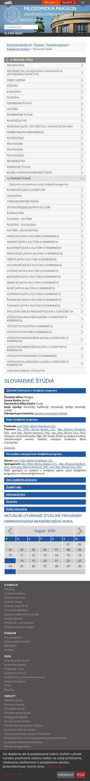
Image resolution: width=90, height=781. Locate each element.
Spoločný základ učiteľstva (26, 371)
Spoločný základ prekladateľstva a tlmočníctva (40, 311)
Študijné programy (57, 45)
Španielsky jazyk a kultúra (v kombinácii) (34, 300)
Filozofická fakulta (14, 708)
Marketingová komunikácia (25, 132)
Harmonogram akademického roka (38, 521)
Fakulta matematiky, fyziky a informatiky (27, 734)
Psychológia (15, 155)
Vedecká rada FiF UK (16, 606)
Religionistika (16, 161)
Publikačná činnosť (15, 673)
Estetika (12, 86)
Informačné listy (15, 494)
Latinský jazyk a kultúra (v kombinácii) (32, 271)
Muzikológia (15, 138)
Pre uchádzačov (13, 637)
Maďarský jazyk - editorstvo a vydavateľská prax (40, 126)
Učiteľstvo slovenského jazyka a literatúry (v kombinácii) (38, 363)
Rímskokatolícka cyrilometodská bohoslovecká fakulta (35, 738)
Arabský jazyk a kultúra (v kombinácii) (32, 242)
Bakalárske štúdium (18, 49)
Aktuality (9, 589)
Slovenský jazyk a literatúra (26, 190)
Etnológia (14, 91)
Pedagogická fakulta (16, 717)
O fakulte (11, 585)
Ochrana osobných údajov (19, 627)
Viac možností (12, 774)
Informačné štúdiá (20, 115)
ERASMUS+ (10, 646)
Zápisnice (9, 447)
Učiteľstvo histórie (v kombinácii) (29, 332)
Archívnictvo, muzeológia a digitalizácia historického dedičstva (34, 72)
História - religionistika (23, 230)
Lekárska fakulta (13, 700)
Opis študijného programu (21, 479)
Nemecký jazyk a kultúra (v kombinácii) (33, 282)
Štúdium (39, 45)
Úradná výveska (13, 618)
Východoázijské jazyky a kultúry (28, 207)
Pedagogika (15, 143)
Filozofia (13, 97)
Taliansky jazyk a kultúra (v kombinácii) (33, 305)
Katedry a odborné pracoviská (21, 614)
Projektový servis (14, 669)
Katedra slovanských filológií (50, 413)
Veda (7, 656)
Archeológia (15, 65)
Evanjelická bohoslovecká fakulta (23, 742)
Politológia (15, 149)
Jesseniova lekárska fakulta (20, 729)
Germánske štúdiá (19, 103)
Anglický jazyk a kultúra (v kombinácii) (33, 236)
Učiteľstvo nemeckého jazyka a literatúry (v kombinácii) (37, 348)
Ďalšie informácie (16, 509)
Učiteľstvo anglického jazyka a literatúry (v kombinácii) (37, 318)
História (12, 109)
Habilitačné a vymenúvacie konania (24, 677)
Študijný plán (13, 487)
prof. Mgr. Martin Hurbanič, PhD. (30, 432)
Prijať (80, 775)
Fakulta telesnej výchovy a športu (23, 725)
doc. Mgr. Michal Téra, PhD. (68, 432)
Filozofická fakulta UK (19, 45)
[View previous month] (10, 530)
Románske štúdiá (18, 167)
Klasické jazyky (17, 120)
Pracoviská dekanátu (16, 610)
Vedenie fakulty (13, 602)
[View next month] (79, 530)
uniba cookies (55, 766)
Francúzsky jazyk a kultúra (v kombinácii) (35, 253)
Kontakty (9, 650)
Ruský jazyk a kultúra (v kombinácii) (31, 288)
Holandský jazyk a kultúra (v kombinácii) (34, 265)
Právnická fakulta (14, 704)
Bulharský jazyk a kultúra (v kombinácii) (34, 248)
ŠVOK (7, 685)
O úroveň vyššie (21, 60)
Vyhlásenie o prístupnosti (18, 622)
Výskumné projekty (15, 664)
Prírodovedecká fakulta (17, 713)
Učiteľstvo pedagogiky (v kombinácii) (32, 356)
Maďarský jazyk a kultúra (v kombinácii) (33, 276)
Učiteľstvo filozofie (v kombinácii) (30, 326)
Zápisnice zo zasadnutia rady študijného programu (38, 184)
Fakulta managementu (17, 746)
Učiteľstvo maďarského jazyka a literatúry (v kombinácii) (37, 339)
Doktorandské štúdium (17, 641)
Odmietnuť (65, 775)
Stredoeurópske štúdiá (23, 201)
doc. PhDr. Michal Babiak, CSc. (36, 429)
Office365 (49, 2)
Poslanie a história (15, 593)
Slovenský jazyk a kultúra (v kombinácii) (34, 294)
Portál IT (67, 2)
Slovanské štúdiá (19, 178)
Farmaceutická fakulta (17, 721)
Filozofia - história (19, 219)
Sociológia (14, 196)
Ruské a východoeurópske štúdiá (29, 172)
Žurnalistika (15, 213)
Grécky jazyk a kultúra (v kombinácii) (32, 259)
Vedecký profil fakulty (16, 660)
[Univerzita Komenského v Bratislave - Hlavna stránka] (12, 14)
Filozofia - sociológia (21, 225)
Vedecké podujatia (15, 681)
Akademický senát (14, 597)
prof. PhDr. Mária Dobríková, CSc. (36, 426)
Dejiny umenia (16, 80)
